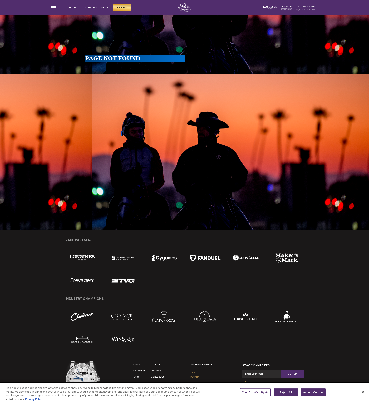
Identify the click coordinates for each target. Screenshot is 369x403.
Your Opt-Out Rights (255, 392)
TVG (192, 371)
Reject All (286, 392)
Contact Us (158, 376)
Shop (136, 376)
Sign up (292, 373)
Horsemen (139, 370)
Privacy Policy (34, 399)
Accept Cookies (313, 392)
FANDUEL (195, 377)
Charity (155, 364)
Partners (156, 370)
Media (137, 364)
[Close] (363, 392)
